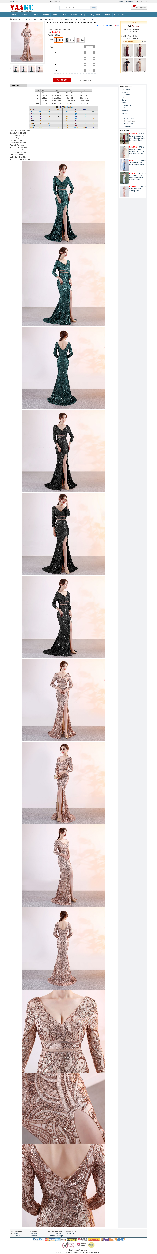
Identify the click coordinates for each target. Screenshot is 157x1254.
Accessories (119, 15)
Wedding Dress (129, 118)
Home (14, 15)
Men (55, 15)
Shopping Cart (139, 7)
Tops (123, 97)
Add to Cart (62, 80)
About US (16, 1233)
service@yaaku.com (81, 1250)
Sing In (121, 1)
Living (107, 15)
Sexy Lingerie (95, 15)
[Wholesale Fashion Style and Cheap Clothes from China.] (22, 11)
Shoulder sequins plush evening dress (136, 162)
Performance (126, 105)
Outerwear (126, 95)
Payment (34, 1233)
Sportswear (126, 110)
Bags (83, 15)
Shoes (74, 15)
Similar (36, 15)
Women (45, 15)
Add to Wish (87, 80)
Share (102, 25)
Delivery (34, 1236)
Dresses (125, 92)
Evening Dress (52, 19)
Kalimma (135, 26)
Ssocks (124, 113)
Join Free (129, 1)
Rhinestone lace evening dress (135, 189)
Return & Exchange (56, 1236)
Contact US (17, 1236)
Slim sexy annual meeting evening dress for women (78, 19)
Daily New (25, 15)
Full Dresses (41, 19)
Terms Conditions (55, 1233)
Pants (124, 103)
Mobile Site (14, 1)
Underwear (126, 108)
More (143, 41)
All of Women (126, 89)
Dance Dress (128, 124)
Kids (65, 15)
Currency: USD (55, 1)
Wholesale (71, 1233)
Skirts (124, 100)
